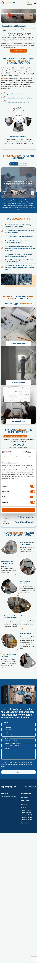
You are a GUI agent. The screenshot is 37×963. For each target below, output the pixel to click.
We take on (13, 163)
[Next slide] (32, 193)
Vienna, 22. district (27, 819)
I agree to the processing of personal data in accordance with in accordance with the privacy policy (16, 765)
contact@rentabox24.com (8, 796)
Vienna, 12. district (27, 817)
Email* (6, 733)
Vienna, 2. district (26, 810)
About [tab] (30, 457)
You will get (23, 163)
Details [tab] (18, 457)
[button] (14, 192)
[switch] (32, 491)
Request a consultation (18, 50)
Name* (6, 722)
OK (19, 510)
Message (7, 748)
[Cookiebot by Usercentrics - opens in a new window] (23, 452)
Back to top (32, 787)
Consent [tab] (6, 457)
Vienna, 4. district (26, 812)
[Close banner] (34, 452)
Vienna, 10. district (27, 815)
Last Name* (8, 728)
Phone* (6, 738)
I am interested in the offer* (13, 743)
